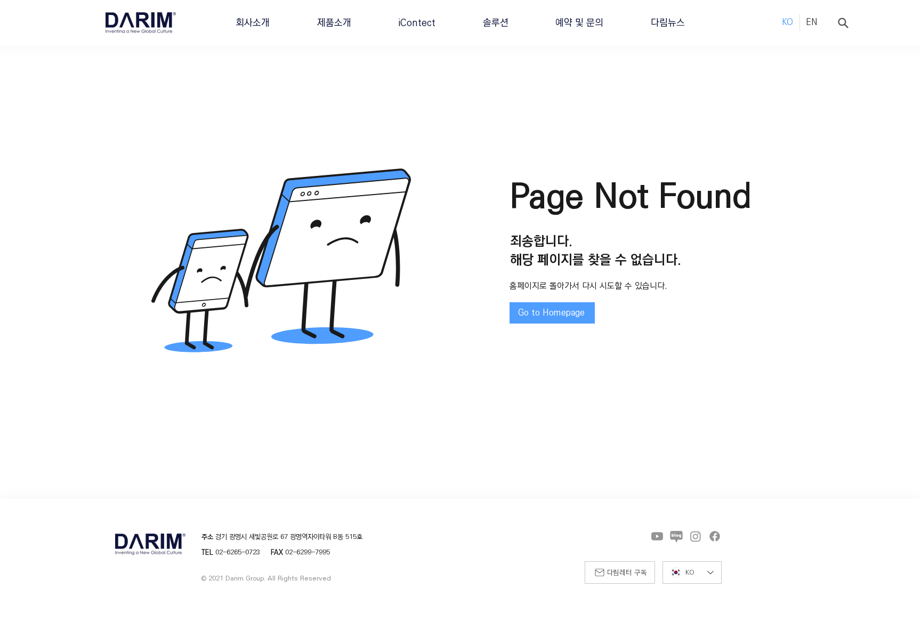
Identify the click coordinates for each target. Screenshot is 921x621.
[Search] (843, 23)
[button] (253, 22)
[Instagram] (695, 536)
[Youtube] (657, 536)
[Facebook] (715, 536)
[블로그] (676, 536)
